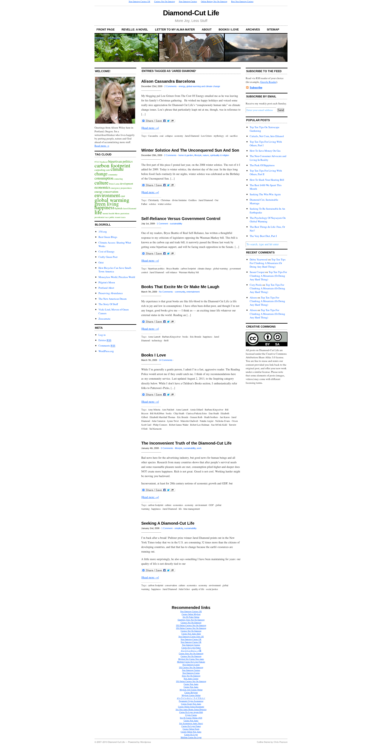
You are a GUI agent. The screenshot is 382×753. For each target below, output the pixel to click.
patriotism (125, 213)
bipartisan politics (120, 161)
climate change (204, 268)
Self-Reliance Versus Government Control (180, 218)
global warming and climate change (203, 86)
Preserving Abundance (110, 293)
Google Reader (268, 82)
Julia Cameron (158, 420)
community (112, 174)
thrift (166, 340)
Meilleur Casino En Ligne (191, 737)
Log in (102, 335)
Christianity (153, 200)
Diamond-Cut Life (191, 13)
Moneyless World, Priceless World (116, 277)
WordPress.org (106, 351)
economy (178, 135)
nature (206, 155)
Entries (104, 340)
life (98, 212)
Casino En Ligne (191, 734)
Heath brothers (211, 417)
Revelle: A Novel (135, 29)
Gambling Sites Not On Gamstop (191, 619)
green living (107, 203)
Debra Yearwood (258, 259)
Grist (101, 262)
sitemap (273, 29)
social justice (212, 589)
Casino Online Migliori (191, 614)
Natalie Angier (206, 420)
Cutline (260, 741)
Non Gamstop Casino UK (191, 639)
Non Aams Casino (191, 678)
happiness (105, 207)
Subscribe (256, 87)
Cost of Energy (106, 251)
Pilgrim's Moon (106, 282)
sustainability (176, 223)
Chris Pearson (280, 741)
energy (182, 86)
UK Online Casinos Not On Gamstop (191, 625)
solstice (152, 203)
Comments (106, 345)
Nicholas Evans (222, 420)
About (207, 29)
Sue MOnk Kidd (219, 424)
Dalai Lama (114, 183)
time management (191, 508)
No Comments (166, 292)
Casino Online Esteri (191, 728)
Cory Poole (256, 285)
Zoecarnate (104, 318)
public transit (115, 217)
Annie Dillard (196, 409)
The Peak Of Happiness (262, 165)
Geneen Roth (196, 417)
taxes (123, 217)
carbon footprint (112, 165)
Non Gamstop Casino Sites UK (191, 636)
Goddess (192, 200)
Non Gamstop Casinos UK (191, 611)
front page (105, 29)
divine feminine (179, 200)
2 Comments (170, 86)
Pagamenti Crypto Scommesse (191, 701)
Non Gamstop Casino (191, 664)
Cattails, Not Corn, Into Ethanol (267, 136)
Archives (253, 29)
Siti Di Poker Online (191, 617)
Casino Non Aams (191, 684)
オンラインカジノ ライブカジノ (191, 698)
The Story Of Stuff (108, 304)
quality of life (198, 589)
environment (107, 195)
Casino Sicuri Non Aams (191, 703)
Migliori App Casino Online (191, 689)
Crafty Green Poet (108, 257)
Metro (117, 213)
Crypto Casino (191, 715)
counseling (118, 178)
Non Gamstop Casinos (191, 644)
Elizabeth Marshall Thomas (162, 417)
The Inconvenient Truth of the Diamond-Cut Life (186, 443)
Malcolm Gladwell (189, 420)
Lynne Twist (173, 420)
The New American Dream (112, 298)
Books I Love (229, 29)
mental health (108, 213)
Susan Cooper (257, 272)
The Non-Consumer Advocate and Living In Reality (268, 157)
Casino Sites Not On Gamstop (191, 653)
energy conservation (106, 191)
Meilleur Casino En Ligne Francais (191, 661)
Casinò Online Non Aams (191, 731)
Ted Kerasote (155, 428)
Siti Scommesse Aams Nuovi (191, 723)
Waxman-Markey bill (189, 272)
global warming (112, 199)
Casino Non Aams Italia (191, 633)
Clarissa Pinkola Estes (196, 413)
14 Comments (165, 360)
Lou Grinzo (206, 135)
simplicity (178, 528)
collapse (169, 135)
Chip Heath (178, 413)
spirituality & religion (219, 155)
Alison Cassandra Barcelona (168, 81)
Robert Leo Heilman (199, 424)
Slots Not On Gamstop (191, 675)
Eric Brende (195, 336)
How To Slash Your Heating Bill (267, 180)
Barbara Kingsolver (171, 336)
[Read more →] (150, 128)
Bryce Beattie (172, 268)
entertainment (193, 292)
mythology (219, 135)
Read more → (102, 145)
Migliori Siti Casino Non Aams (191, 659)
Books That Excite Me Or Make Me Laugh (180, 287)
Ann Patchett (168, 409)
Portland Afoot (106, 288)
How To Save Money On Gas (265, 150)
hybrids (119, 208)
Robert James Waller (178, 424)
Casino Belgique (191, 692)
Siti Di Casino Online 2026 (191, 717)
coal (161, 135)
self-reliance (171, 272)
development (126, 183)
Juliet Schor (184, 589)
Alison (253, 297)
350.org (102, 231)
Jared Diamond (129, 208)
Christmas (165, 200)
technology (157, 340)
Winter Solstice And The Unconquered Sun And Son (190, 150)
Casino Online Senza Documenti (191, 706)
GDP (211, 505)
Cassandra (153, 135)
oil (227, 135)
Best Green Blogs (107, 237)
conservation (171, 585)
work (199, 448)
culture (101, 182)
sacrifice (234, 135)
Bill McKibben (157, 413)
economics (102, 187)
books (185, 336)
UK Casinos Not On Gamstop (191, 667)
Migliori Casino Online (191, 695)
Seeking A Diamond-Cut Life (167, 523)
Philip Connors (160, 424)
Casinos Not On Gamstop (191, 622)
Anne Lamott (154, 336)
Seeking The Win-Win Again (265, 194)
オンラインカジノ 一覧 (191, 650)
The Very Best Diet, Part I (263, 236)
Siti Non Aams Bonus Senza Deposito (191, 709)
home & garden (185, 155)
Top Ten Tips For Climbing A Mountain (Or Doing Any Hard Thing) (268, 263)
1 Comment (162, 223)
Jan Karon (225, 417)
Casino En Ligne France (191, 647)
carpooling (100, 170)
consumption (104, 178)
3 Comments (167, 448)
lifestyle (198, 155)
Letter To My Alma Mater (175, 29)
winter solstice (164, 203)
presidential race (102, 217)
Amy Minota (154, 409)
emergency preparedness (121, 188)
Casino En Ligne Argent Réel (191, 712)
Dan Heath (214, 413)
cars (108, 170)
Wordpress (145, 741)
